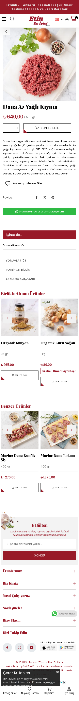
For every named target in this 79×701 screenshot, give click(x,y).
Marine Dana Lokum (58, 455)
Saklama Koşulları (20, 279)
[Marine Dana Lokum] (59, 430)
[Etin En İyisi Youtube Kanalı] (31, 647)
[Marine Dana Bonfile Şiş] (19, 430)
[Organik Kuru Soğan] (59, 317)
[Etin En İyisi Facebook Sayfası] (7, 647)
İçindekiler (14, 235)
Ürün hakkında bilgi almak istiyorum (41, 211)
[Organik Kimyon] (19, 317)
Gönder (39, 555)
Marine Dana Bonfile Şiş (18, 457)
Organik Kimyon (15, 343)
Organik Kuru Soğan (58, 343)
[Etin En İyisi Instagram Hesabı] (19, 647)
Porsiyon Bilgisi (18, 270)
